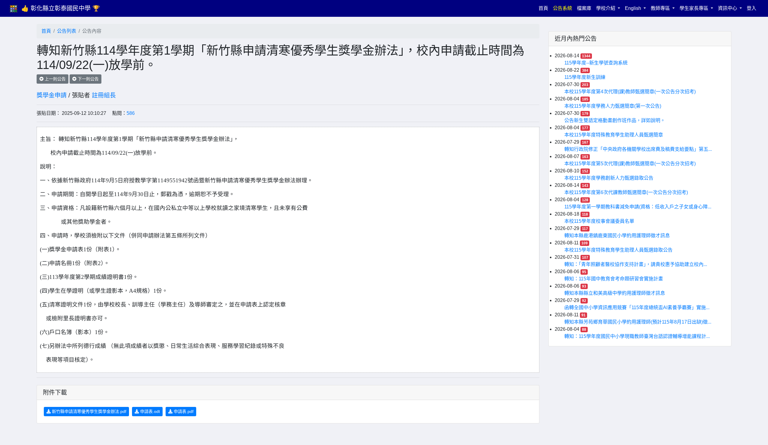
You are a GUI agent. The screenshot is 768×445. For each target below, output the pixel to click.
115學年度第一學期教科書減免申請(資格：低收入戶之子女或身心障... (637, 206)
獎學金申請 (52, 95)
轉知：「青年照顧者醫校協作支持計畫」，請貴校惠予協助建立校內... (635, 264)
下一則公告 (87, 78)
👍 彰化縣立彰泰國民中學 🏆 (60, 8)
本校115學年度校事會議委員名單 (599, 221)
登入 (751, 8)
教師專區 (661, 8)
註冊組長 (104, 95)
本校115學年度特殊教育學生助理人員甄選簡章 (613, 134)
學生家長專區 (695, 8)
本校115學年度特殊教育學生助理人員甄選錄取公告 (618, 249)
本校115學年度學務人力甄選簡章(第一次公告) (612, 106)
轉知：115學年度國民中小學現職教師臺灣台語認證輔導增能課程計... (637, 336)
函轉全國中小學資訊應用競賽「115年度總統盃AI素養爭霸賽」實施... (637, 307)
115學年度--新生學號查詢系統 (596, 62)
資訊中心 (728, 8)
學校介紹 (606, 8)
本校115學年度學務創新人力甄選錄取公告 (608, 178)
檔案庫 (584, 8)
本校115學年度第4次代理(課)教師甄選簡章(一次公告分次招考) (630, 91)
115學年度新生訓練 (584, 77)
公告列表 (66, 31)
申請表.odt (149, 411)
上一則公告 (55, 78)
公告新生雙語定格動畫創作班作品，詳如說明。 (614, 120)
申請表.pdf (183, 411)
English (633, 8)
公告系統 (562, 8)
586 (131, 113)
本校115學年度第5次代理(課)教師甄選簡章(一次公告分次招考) (630, 163)
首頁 (544, 8)
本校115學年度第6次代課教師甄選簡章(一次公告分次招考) (626, 192)
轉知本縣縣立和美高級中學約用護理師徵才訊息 (614, 293)
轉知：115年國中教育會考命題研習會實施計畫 (613, 278)
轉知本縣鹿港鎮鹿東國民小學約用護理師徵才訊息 (617, 235)
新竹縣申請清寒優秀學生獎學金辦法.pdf (88, 411)
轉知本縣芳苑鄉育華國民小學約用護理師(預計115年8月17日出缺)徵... (637, 321)
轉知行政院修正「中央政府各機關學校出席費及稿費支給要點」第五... (638, 149)
